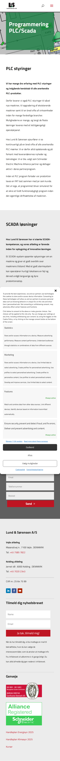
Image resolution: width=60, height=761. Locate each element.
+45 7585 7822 (17, 552)
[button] (55, 290)
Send (29, 503)
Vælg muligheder (30, 463)
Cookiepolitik (20, 469)
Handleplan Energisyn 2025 (19, 732)
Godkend (30, 447)
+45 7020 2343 (17, 571)
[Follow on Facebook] (14, 590)
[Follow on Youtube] (20, 590)
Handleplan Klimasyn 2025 (19, 739)
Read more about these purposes (36, 441)
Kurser (9, 746)
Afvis (30, 455)
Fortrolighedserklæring (35, 469)
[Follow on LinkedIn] (8, 590)
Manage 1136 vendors (14, 441)
